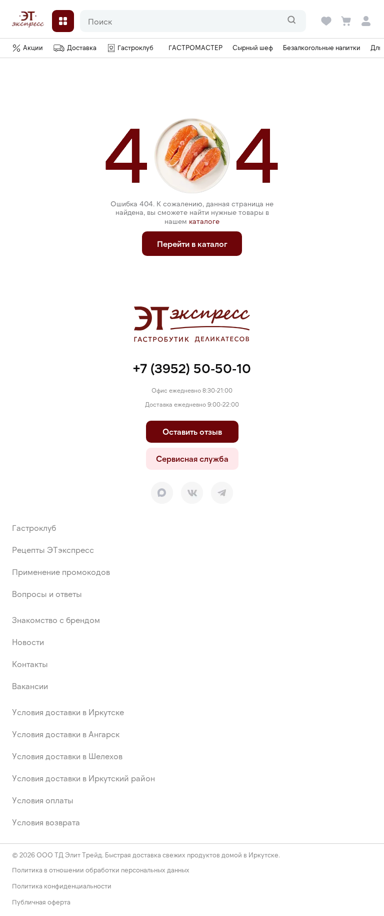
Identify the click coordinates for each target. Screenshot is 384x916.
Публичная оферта (41, 902)
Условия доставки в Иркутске (68, 712)
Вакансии (30, 686)
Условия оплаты (43, 800)
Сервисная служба (192, 458)
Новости (28, 642)
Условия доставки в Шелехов (67, 756)
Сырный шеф (252, 48)
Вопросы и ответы (47, 593)
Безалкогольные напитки (321, 48)
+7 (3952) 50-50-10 (192, 368)
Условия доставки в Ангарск (66, 734)
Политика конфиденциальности (62, 886)
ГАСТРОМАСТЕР (195, 48)
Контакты (30, 664)
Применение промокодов (61, 571)
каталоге (204, 221)
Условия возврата (46, 822)
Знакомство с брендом (56, 620)
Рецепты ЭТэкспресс (53, 549)
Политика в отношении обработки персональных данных (101, 870)
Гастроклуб (34, 527)
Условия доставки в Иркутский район (83, 778)
